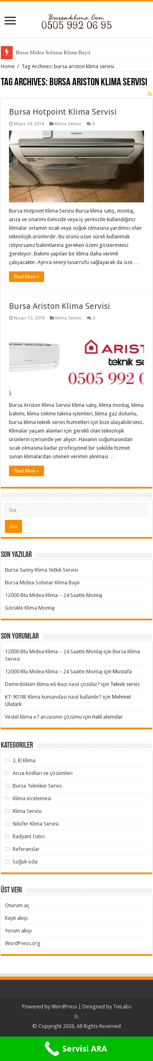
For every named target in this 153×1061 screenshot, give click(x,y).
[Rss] (76, 1016)
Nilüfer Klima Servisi (36, 824)
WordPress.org (22, 943)
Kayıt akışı (16, 918)
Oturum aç (17, 905)
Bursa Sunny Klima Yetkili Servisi (41, 570)
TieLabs (122, 1006)
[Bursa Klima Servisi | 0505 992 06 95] (76, 19)
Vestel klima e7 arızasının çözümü (43, 717)
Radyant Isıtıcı (29, 836)
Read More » (26, 277)
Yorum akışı (18, 931)
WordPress (64, 1006)
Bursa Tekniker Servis (37, 786)
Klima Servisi (68, 124)
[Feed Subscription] (150, 94)
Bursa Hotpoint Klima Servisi (63, 112)
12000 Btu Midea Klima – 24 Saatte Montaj (53, 595)
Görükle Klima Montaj (30, 608)
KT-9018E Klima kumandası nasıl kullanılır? (53, 697)
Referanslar (26, 849)
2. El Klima (24, 760)
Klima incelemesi (32, 798)
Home (8, 66)
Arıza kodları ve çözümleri (43, 773)
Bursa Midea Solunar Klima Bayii (53, 52)
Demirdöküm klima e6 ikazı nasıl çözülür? (52, 684)
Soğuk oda (25, 862)
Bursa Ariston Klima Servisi (59, 306)
